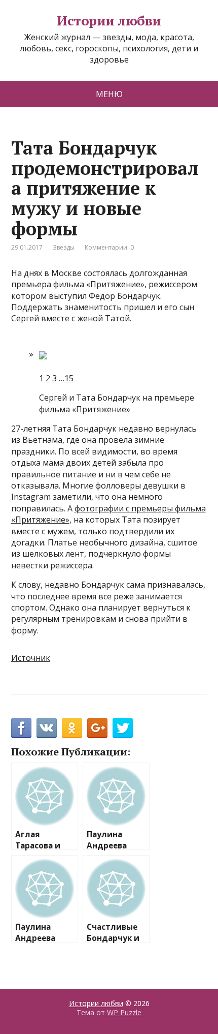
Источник (30, 657)
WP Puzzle (124, 1012)
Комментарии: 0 (109, 247)
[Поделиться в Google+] (97, 728)
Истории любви (109, 20)
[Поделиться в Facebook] (21, 728)
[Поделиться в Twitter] (123, 728)
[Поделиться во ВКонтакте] (47, 728)
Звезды (64, 247)
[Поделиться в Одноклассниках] (72, 728)
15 (69, 378)
